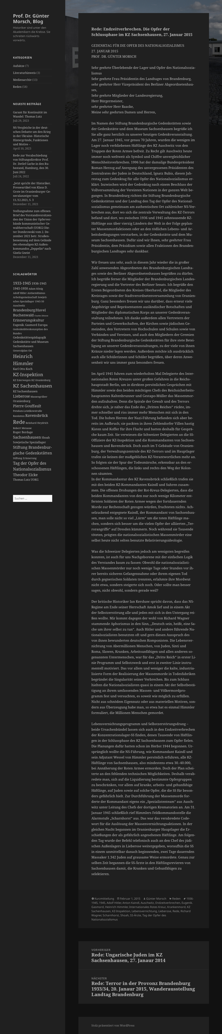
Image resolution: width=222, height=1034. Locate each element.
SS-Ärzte (135, 915)
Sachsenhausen (27, 437)
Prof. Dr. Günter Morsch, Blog (31, 19)
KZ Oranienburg (40, 380)
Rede (19, 421)
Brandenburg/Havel (29, 310)
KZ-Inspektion (28, 374)
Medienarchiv (22, 80)
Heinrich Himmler (116, 907)
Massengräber (39, 396)
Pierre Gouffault (27, 405)
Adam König (36, 288)
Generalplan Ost (22, 350)
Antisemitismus (36, 293)
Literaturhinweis (24, 73)
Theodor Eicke (25, 474)
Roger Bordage (23, 432)
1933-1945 (22, 283)
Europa (43, 325)
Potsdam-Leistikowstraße (27, 411)
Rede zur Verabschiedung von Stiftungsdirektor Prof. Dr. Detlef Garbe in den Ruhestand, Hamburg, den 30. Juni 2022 (31, 164)
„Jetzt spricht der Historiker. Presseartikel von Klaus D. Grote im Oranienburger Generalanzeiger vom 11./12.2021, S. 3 (32, 191)
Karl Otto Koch (22, 369)
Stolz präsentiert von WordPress (112, 1025)
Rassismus (19, 416)
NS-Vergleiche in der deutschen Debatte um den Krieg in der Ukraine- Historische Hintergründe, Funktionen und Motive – (32, 136)
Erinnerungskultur (28, 320)
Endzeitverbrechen (167, 903)
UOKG (35, 480)
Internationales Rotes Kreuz (147, 907)
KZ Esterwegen (22, 380)
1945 (102, 903)
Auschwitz (19, 305)
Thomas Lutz (21, 480)
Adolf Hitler (20, 293)
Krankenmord (176, 907)
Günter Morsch (156, 898)
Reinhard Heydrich (37, 423)
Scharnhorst (111, 915)
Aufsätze (18, 66)
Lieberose (21, 396)
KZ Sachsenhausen (25, 391)
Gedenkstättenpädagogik (29, 337)
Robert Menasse (22, 428)
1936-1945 (39, 283)
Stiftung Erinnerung (25, 458)
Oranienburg (21, 401)
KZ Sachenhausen (32, 385)
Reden (17, 87)
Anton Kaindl (130, 903)
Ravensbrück (36, 415)
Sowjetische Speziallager (29, 442)
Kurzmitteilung (104, 898)
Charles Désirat (41, 315)
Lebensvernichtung (144, 911)
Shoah (46, 437)
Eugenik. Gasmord (25, 325)
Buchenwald (23, 315)
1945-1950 (20, 288)
